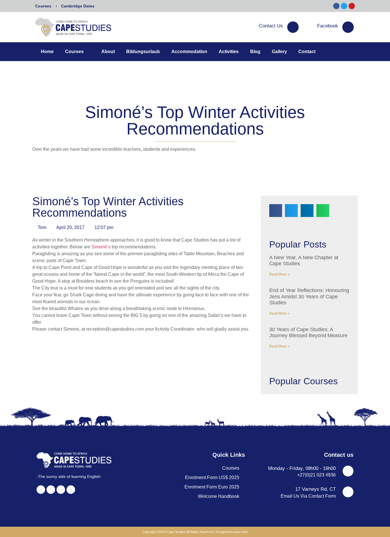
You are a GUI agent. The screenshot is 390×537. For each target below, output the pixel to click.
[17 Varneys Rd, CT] (348, 491)
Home (47, 51)
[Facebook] (348, 27)
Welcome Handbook (218, 496)
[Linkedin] (61, 489)
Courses (43, 6)
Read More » (279, 274)
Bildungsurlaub (143, 51)
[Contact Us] (293, 27)
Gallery (279, 51)
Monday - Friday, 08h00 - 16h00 (302, 468)
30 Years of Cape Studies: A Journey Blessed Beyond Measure (308, 333)
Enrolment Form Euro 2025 (211, 486)
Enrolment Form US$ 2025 (212, 477)
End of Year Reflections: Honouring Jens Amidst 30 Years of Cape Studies (309, 296)
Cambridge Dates (78, 6)
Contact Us (271, 26)
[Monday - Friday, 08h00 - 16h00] (348, 471)
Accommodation (189, 51)
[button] (275, 210)
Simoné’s (101, 246)
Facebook (327, 26)
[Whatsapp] (71, 489)
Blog (255, 51)
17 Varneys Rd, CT (315, 489)
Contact (306, 51)
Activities (229, 51)
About (108, 51)
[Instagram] (51, 489)
